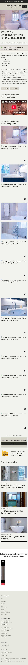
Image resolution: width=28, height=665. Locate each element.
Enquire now (8, 1)
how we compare (8, 83)
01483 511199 (19, 1)
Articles (2, 609)
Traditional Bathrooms (6, 635)
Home (2, 598)
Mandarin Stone (6, 61)
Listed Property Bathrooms (7, 628)
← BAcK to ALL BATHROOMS (14, 435)
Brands (2, 604)
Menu (24, 6)
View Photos (14, 88)
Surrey (25, 53)
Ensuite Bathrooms (5, 624)
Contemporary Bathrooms (6, 622)
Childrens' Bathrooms (5, 621)
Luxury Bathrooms (5, 630)
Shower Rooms (4, 633)
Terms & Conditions (5, 612)
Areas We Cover (4, 611)
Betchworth (20, 53)
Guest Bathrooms (5, 627)
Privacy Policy (4, 614)
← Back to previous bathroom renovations (14, 42)
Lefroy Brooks (5, 59)
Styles (2, 606)
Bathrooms (3, 601)
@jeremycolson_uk (13, 554)
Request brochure (5, 645)
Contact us (4, 646)
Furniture (3, 603)
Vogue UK (4, 65)
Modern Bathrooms (5, 632)
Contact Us (14, 443)
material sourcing (15, 71)
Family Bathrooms (5, 625)
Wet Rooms (3, 636)
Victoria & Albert (6, 63)
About (2, 600)
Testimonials (3, 607)
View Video (5, 88)
